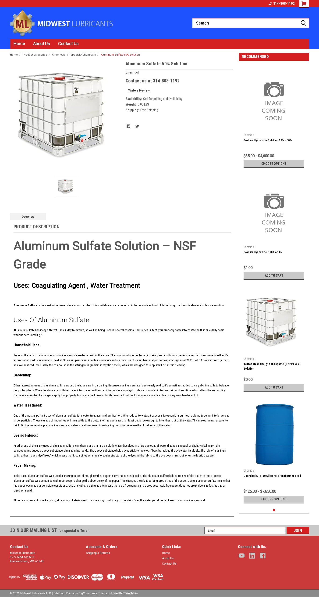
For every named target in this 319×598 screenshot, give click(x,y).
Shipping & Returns (98, 553)
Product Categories (35, 54)
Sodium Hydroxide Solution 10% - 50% (268, 140)
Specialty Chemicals (83, 54)
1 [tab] (274, 510)
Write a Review (139, 90)
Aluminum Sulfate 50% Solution (120, 54)
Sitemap (59, 593)
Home (19, 43)
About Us (41, 43)
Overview (28, 216)
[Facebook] (128, 126)
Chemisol (249, 135)
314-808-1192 (284, 3)
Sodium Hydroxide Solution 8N (263, 252)
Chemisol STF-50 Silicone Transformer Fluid (272, 476)
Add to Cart (274, 275)
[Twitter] (137, 126)
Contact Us (68, 43)
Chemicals (58, 54)
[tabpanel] (274, 117)
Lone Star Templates (124, 593)
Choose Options (274, 164)
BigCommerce (88, 593)
